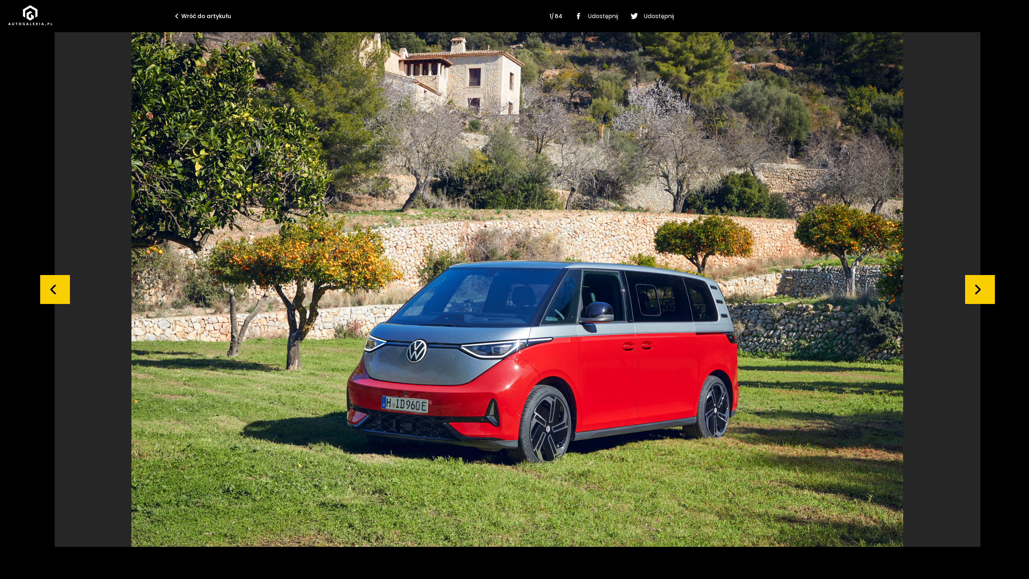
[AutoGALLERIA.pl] (30, 15)
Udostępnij (603, 16)
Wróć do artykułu (206, 16)
